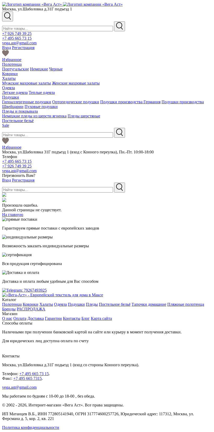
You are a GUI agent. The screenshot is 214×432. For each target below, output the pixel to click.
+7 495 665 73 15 (17, 38)
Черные (56, 69)
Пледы (92, 304)
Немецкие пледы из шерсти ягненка (34, 116)
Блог (85, 318)
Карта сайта (101, 318)
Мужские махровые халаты (26, 83)
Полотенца (12, 64)
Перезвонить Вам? (18, 175)
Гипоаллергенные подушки (26, 102)
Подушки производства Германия (130, 102)
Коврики (10, 73)
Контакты (71, 318)
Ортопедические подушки (75, 102)
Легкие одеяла (15, 92)
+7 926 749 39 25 (17, 33)
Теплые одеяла (42, 92)
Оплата (19, 318)
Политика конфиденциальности (30, 427)
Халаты (9, 78)
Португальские (15, 69)
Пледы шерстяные (84, 116)
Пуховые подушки (41, 106)
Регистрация (23, 47)
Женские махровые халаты (76, 83)
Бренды (9, 309)
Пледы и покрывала (20, 111)
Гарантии (53, 318)
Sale (5, 125)
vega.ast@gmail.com (19, 43)
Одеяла (8, 88)
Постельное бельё (18, 120)
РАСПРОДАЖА (31, 309)
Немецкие (39, 69)
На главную (12, 214)
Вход (6, 47)
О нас (7, 318)
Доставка (35, 318)
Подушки (10, 97)
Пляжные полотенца (185, 304)
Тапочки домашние (149, 304)
